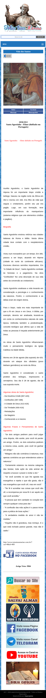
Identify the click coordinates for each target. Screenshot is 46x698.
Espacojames (29, 696)
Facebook (33, 110)
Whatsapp (13, 112)
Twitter (13, 110)
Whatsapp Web (33, 112)
